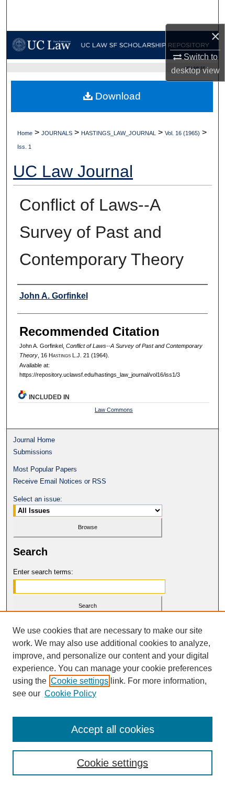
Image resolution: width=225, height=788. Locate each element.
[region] (112, 699)
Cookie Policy (70, 693)
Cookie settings (79, 680)
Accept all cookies (112, 729)
